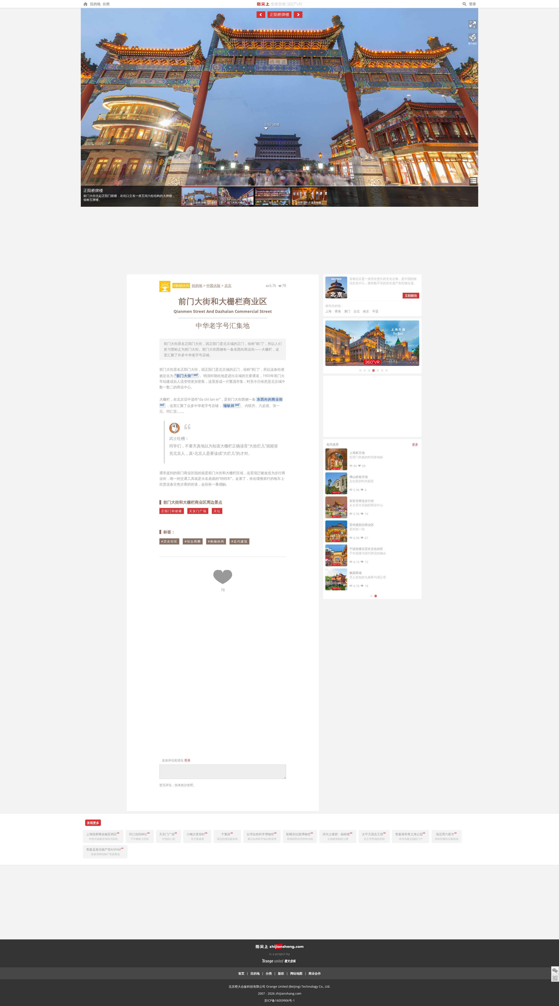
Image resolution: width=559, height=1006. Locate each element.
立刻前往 (411, 295)
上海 (328, 311)
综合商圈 (194, 541)
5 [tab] (377, 370)
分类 (106, 4)
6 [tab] (382, 370)
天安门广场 (198, 511)
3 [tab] (369, 370)
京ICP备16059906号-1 (279, 1000)
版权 (281, 973)
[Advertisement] (279, 241)
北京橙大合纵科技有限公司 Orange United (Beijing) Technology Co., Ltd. (279, 986)
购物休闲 (217, 541)
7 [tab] (386, 370)
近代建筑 (241, 541)
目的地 (95, 4)
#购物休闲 (181, 285)
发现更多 (93, 823)
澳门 (347, 311)
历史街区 (171, 541)
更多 (415, 444)
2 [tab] (364, 370)
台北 (357, 311)
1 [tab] (360, 370)
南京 (366, 311)
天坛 (217, 511)
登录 (472, 4)
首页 (241, 973)
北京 (227, 285)
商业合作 (315, 973)
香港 (338, 311)
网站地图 (296, 973)
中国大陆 (213, 285)
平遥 (375, 311)
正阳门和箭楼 (171, 511)
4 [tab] (373, 370)
